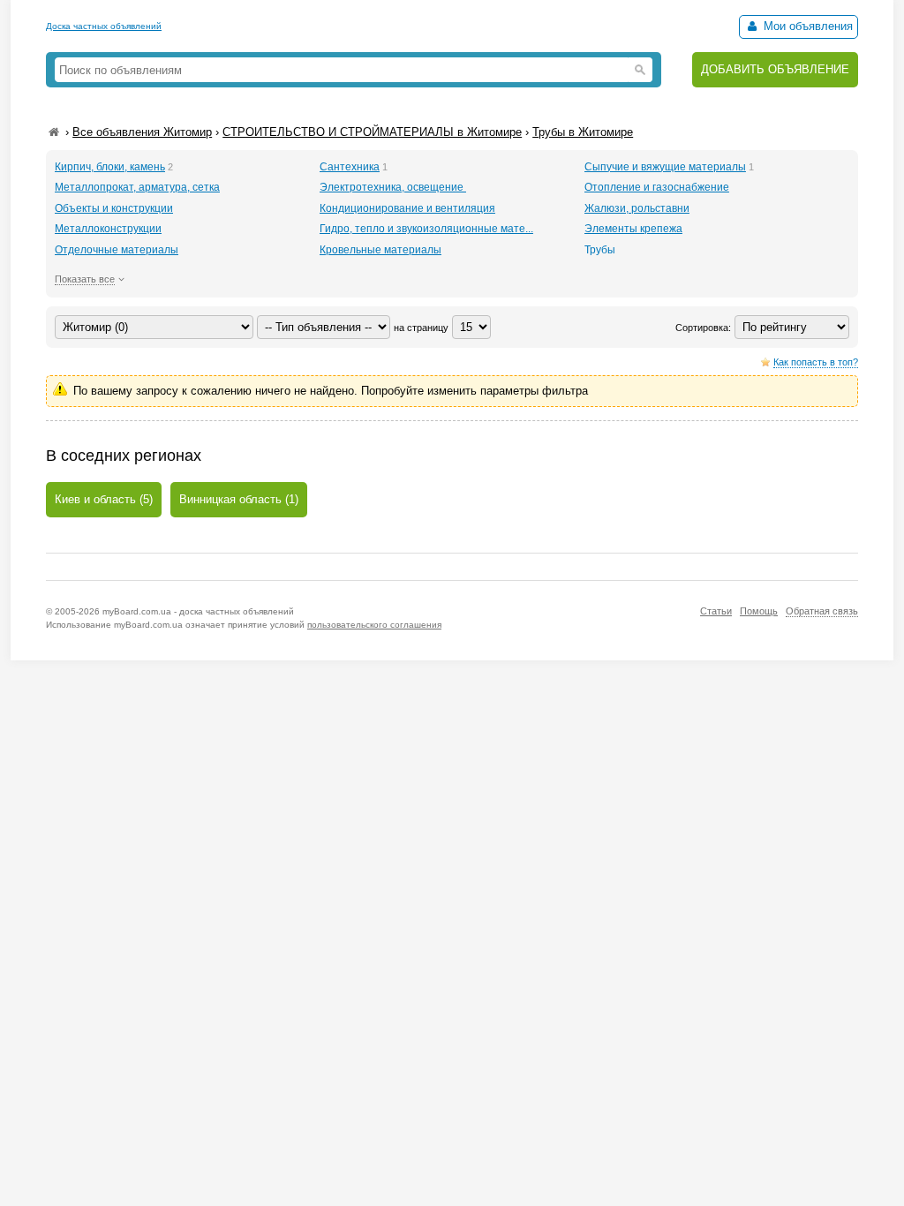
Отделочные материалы (116, 250)
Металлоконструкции (108, 228)
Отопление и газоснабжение (656, 187)
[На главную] (54, 132)
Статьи (716, 611)
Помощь (759, 611)
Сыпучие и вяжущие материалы (665, 167)
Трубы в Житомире (582, 132)
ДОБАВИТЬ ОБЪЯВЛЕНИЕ (775, 69)
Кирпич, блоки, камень (110, 167)
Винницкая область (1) (238, 499)
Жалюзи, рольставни (636, 208)
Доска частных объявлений (104, 26)
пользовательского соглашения (374, 624)
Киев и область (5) (104, 499)
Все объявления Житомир (142, 132)
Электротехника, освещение (393, 187)
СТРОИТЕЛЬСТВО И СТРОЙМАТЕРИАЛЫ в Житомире (372, 132)
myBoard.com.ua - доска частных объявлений (198, 611)
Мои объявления (806, 26)
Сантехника (350, 167)
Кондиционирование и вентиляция (407, 208)
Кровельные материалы (380, 250)
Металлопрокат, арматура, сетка (137, 187)
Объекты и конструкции (114, 208)
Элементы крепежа (633, 228)
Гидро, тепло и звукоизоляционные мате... (426, 228)
